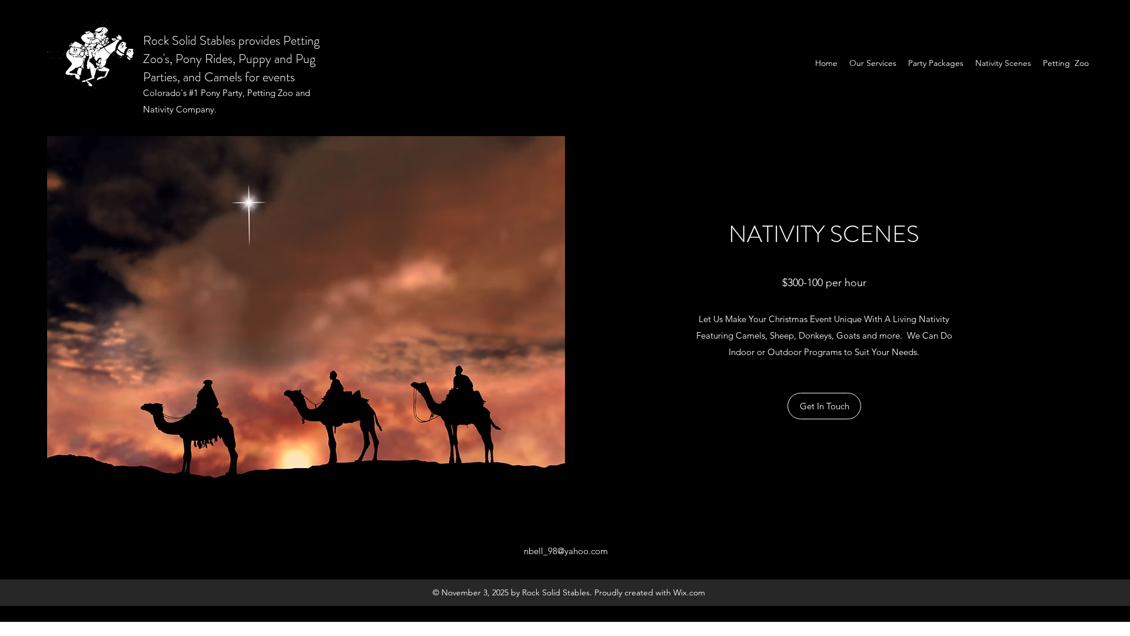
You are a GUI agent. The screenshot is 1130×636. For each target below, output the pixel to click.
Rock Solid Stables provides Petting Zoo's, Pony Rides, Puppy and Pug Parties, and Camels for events (231, 58)
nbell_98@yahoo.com (566, 550)
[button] (824, 406)
